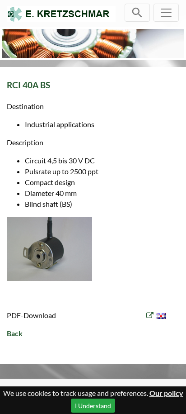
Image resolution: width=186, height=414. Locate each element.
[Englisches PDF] (156, 315)
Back (15, 333)
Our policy (166, 393)
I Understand (93, 405)
